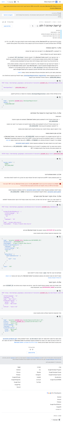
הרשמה (20, 72)
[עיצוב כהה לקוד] (57, 81)
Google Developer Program (54, 369)
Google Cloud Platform (55, 404)
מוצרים (54, 22)
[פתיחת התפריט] (59, 2)
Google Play (17, 384)
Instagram (38, 374)
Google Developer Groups (55, 372)
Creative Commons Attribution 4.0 (34, 357)
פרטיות (55, 415)
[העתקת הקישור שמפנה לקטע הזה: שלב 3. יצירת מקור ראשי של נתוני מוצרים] (32, 196)
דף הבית (59, 22)
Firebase (18, 374)
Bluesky (39, 372)
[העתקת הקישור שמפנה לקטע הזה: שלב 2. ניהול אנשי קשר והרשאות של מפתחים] (29, 113)
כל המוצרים (58, 409)
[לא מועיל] (3, 22)
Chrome (18, 372)
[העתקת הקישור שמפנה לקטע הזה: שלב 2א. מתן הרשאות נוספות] (44, 133)
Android (18, 369)
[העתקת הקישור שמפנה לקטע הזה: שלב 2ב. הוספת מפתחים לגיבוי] (43, 174)
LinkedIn (39, 377)
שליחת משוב (7, 26)
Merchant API (49, 2)
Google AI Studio (16, 377)
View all (18, 387)
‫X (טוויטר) (38, 379)
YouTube (38, 382)
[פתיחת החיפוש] (18, 2)
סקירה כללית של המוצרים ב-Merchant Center (25, 342)
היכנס (3, 1)
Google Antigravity (15, 379)
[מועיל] (5, 22)
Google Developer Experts (55, 374)
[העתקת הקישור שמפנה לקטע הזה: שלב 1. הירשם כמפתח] (44, 48)
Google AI (59, 407)
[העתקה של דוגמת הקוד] (60, 81)
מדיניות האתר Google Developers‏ (53, 359)
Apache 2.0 (13, 357)
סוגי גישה (8, 140)
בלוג (40, 369)
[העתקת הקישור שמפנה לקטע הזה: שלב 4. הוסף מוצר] (47, 282)
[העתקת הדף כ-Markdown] (32, 26)
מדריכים (41, 22)
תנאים (59, 415)
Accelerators (58, 377)
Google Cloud (17, 382)
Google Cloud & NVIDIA (55, 379)
